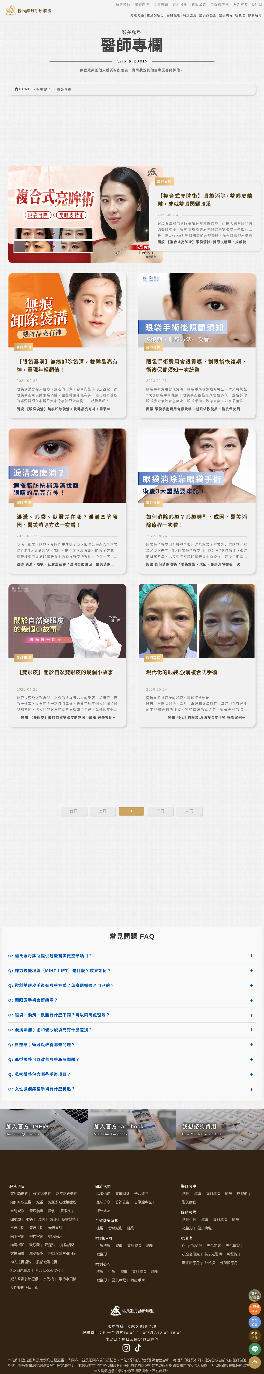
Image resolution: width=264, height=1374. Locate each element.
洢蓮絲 (50, 1245)
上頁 (103, 811)
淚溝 (41, 1219)
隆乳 (51, 1211)
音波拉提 (36, 1228)
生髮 (111, 1272)
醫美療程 (119, 1280)
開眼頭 (15, 1219)
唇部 (53, 1219)
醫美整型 (43, 89)
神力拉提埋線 (20, 1262)
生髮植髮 (103, 1246)
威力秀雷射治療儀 (24, 1279)
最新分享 (103, 1202)
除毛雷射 (17, 1236)
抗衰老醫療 (213, 1254)
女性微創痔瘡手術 (24, 1288)
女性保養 (17, 1253)
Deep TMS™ (192, 1246)
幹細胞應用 (191, 1263)
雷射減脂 (17, 1211)
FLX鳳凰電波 (20, 1270)
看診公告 (122, 1202)
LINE (255, 1349)
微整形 (101, 1254)
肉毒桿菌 (17, 1245)
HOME (25, 89)
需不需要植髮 (66, 1194)
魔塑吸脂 (36, 1253)
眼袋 (29, 1219)
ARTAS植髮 (42, 1194)
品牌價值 (103, 1194)
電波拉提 (17, 1228)
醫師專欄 (64, 89)
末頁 (189, 811)
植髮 (99, 1228)
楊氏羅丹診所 (28, 10)
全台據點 (141, 1194)
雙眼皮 (65, 1211)
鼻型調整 (67, 1245)
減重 (39, 1202)
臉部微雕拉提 (46, 1262)
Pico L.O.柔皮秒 (47, 1270)
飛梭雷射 (36, 1236)
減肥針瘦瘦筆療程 (62, 1202)
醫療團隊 (122, 1194)
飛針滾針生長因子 (62, 1253)
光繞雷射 (55, 1228)
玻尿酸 (34, 1245)
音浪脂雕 (36, 1211)
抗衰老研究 (191, 1254)
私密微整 (69, 1219)
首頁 (74, 811)
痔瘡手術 (138, 1280)
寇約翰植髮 (19, 1194)
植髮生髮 (189, 1220)
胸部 (149, 1246)
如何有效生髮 (20, 1202)
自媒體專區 (143, 1202)
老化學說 (233, 1246)
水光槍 (48, 1279)
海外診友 (103, 1211)
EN (255, 4)
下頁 (160, 811)
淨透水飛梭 (67, 1279)
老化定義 (214, 1246)
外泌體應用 (229, 1263)
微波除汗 (55, 1236)
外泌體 (210, 1263)
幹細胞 (232, 1254)
